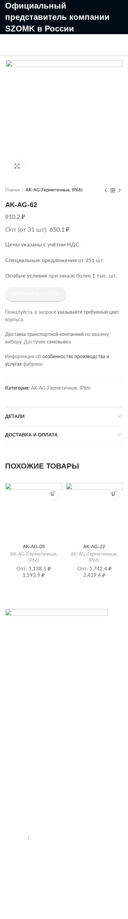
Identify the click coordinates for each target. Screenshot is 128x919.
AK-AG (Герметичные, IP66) (54, 190)
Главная (12, 190)
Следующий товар (119, 190)
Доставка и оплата (31, 434)
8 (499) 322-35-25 (64, 38)
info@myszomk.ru (40, 871)
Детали (15, 416)
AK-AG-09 (34, 546)
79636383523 (45, 837)
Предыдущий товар (105, 190)
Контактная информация (32, 692)
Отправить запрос (36, 294)
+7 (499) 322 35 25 (46, 823)
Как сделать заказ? (26, 747)
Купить (53, 494)
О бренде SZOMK (24, 704)
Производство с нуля (28, 771)
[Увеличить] (17, 166)
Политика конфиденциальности (40, 716)
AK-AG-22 (94, 546)
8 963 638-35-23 (61, 50)
